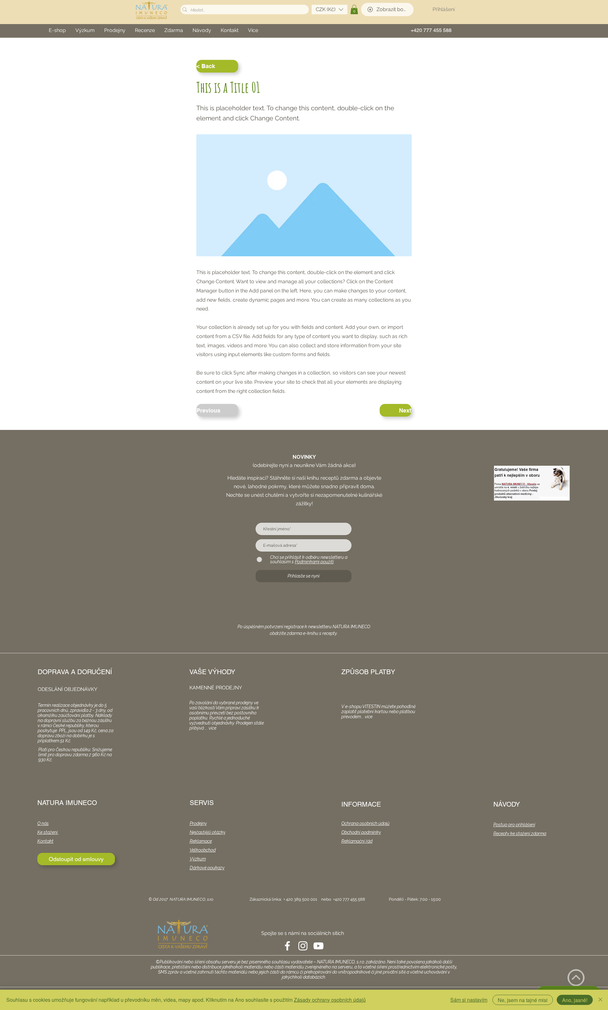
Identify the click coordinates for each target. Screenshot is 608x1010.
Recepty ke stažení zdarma (519, 833)
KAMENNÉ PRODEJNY (215, 688)
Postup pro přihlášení (514, 824)
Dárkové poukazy (207, 867)
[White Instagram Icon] (303, 946)
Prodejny (198, 823)
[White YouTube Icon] (318, 946)
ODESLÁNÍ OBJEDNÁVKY (67, 689)
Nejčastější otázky (207, 832)
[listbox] (329, 9)
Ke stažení (48, 832)
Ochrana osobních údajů (365, 823)
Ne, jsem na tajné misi (523, 1000)
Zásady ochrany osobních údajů (330, 999)
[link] (354, 9)
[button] (329, 9)
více (212, 728)
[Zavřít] (600, 1000)
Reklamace (201, 841)
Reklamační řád (356, 841)
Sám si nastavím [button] (468, 999)
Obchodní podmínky (361, 832)
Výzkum (198, 858)
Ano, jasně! (574, 1000)
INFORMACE (361, 804)
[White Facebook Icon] (287, 946)
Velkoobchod (203, 850)
